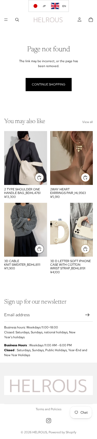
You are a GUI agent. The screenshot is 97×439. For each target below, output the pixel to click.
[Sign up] (87, 315)
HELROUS (39, 432)
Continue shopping (48, 84)
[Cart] (90, 19)
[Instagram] (49, 421)
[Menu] (6, 20)
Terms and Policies (48, 409)
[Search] (17, 19)
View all (87, 122)
